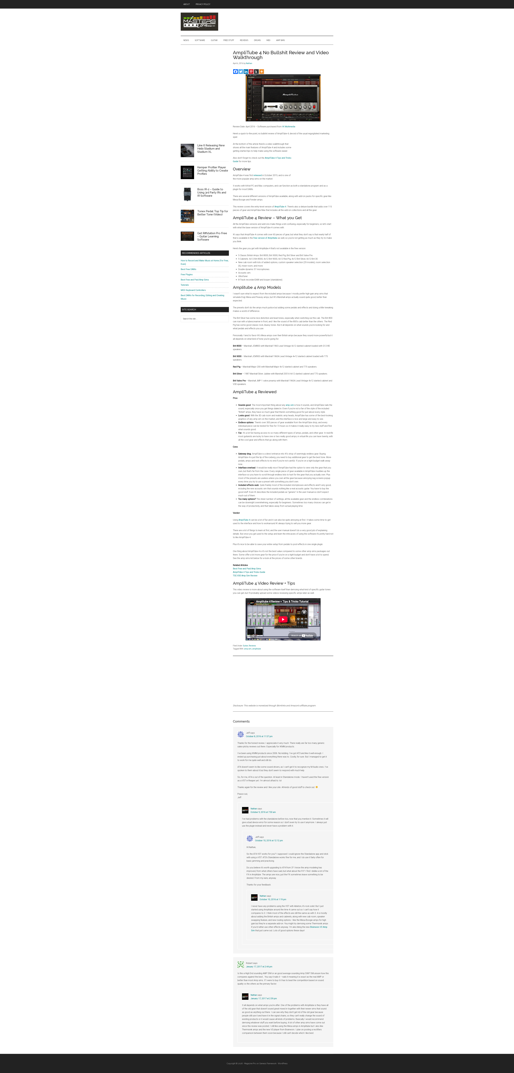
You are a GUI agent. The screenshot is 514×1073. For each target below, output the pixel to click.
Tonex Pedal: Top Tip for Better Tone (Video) (212, 213)
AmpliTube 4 (280, 206)
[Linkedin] (246, 71)
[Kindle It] (256, 71)
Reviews (252, 646)
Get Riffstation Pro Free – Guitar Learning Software (212, 236)
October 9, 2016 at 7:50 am (263, 812)
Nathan (254, 808)
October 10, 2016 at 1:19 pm (273, 899)
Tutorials (185, 285)
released (258, 175)
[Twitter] (240, 71)
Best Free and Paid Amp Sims (247, 568)
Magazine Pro (250, 1063)
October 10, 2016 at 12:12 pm (269, 840)
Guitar (245, 646)
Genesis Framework (267, 1063)
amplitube (256, 649)
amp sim (290, 405)
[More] (261, 71)
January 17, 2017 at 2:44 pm (259, 966)
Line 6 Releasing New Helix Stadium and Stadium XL (211, 148)
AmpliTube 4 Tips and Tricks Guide (249, 572)
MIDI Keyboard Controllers (193, 290)
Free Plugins (187, 274)
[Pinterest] (251, 71)
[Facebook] (235, 71)
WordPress (283, 1063)
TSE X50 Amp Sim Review (245, 575)
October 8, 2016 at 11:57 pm (259, 736)
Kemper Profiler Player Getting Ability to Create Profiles (212, 170)
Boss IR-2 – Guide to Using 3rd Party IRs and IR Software (211, 192)
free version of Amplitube (265, 238)
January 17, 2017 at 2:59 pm (264, 998)
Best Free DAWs (188, 269)
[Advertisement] (313, 160)
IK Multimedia (288, 126)
